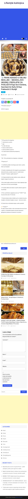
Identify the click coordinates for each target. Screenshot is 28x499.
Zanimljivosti (6, 452)
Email (4, 360)
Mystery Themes (18, 497)
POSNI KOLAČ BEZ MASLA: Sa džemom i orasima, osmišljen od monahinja (13, 275)
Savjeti (4, 438)
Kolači (3, 92)
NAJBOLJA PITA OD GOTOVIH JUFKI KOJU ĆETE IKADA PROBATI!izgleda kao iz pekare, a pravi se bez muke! (5, 248)
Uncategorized (6, 447)
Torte (4, 444)
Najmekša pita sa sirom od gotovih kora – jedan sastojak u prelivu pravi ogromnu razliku (14, 467)
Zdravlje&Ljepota (7, 455)
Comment (5, 339)
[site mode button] (22, 38)
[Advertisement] (14, 22)
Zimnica (5, 458)
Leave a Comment (20, 94)
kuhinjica (12, 94)
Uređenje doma (6, 449)
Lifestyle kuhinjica (14, 3)
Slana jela (5, 441)
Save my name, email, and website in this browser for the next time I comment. (7, 378)
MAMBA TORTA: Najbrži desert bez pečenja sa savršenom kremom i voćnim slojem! (14, 477)
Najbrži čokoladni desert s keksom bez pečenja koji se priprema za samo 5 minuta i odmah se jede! (14, 472)
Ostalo (4, 433)
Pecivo (4, 436)
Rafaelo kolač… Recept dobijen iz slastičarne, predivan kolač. (12, 298)
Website (4, 366)
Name (4, 354)
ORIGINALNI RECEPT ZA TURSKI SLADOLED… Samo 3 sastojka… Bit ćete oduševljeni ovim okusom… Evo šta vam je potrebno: (15, 482)
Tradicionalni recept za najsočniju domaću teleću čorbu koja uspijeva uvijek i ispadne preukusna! (14, 488)
